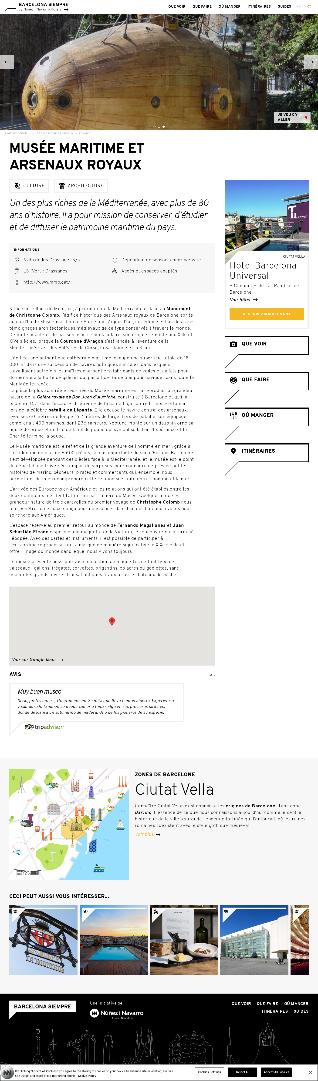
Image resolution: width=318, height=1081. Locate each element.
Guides (284, 7)
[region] (159, 1072)
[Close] (310, 1072)
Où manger (229, 7)
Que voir (177, 7)
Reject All (242, 1072)
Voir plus (145, 834)
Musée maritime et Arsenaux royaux (61, 134)
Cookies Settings (209, 1072)
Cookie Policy (87, 1076)
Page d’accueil (16, 134)
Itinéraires (259, 7)
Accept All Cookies (276, 1072)
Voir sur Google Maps (35, 660)
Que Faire (202, 7)
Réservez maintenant (267, 314)
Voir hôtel (240, 300)
